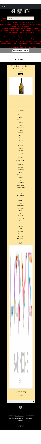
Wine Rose (20, 150)
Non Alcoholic (20, 208)
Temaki (20, 223)
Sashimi (20, 216)
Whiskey (20, 145)
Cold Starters (20, 182)
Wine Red (20, 148)
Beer (20, 117)
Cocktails (20, 122)
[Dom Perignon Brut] (21, 96)
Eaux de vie (20, 127)
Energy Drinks (21, 187)
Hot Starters (20, 195)
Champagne (25, 69)
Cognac (20, 125)
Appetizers (20, 167)
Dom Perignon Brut (20, 66)
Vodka (20, 143)
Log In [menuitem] (3, 6)
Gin (21, 190)
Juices (20, 198)
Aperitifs (20, 115)
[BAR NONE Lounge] (20, 14)
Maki (20, 203)
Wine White (20, 153)
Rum (20, 135)
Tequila (20, 140)
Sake (20, 138)
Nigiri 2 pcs (20, 205)
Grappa (21, 130)
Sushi (20, 221)
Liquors (20, 132)
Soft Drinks (20, 218)
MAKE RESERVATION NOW (20, 50)
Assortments (20, 169)
